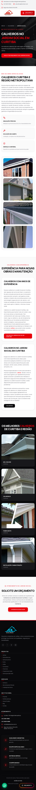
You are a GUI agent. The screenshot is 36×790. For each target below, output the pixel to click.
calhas (13, 328)
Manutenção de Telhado (7, 685)
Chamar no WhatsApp (18, 609)
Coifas (3, 664)
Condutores (4, 666)
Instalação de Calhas (7, 687)
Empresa (4, 696)
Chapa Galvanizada (6, 671)
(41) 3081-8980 (5, 718)
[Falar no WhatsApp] (4, 784)
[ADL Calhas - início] (8, 13)
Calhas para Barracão (7, 673)
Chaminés (4, 669)
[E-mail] (15, 645)
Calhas (3, 655)
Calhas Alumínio (6, 659)
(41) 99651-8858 (5, 721)
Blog (3, 703)
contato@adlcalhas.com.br (10, 724)
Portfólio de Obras (6, 699)
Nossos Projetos (5, 701)
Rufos (3, 662)
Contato (3, 706)
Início (3, 26)
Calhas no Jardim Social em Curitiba (15, 336)
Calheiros (9, 405)
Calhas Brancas (5, 657)
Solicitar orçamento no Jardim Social (17, 55)
